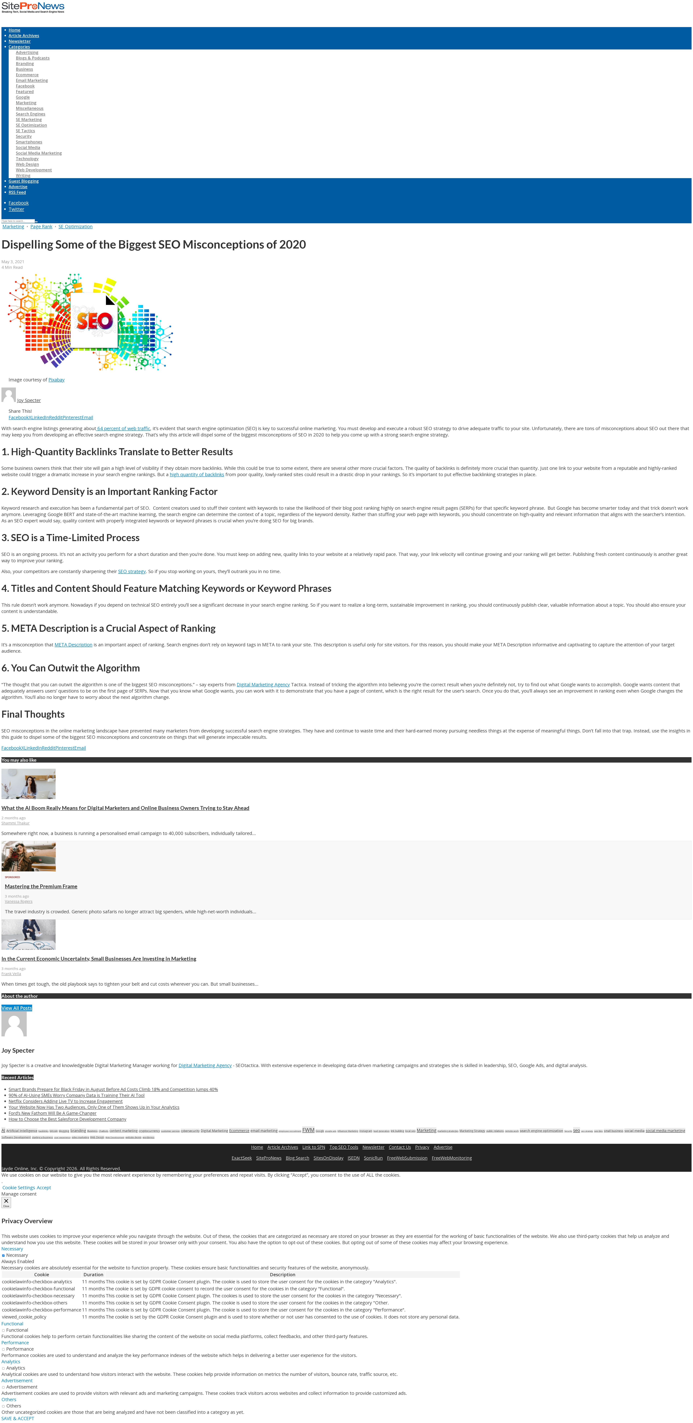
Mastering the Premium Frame (41, 886)
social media (634, 1130)
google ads (330, 1131)
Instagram (365, 1131)
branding (78, 1130)
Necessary (17, 1255)
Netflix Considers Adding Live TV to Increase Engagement (66, 1101)
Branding (25, 63)
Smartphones (29, 142)
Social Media (28, 147)
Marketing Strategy (472, 1131)
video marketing (80, 1137)
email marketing (264, 1130)
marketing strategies (447, 1131)
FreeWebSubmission (407, 1158)
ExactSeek (242, 1158)
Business (24, 69)
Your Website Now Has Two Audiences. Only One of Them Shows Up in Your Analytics (94, 1107)
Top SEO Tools (344, 1147)
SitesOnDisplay (328, 1158)
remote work (512, 1131)
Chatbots (103, 1131)
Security (24, 136)
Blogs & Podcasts (33, 58)
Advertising (27, 52)
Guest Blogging (24, 181)
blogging (64, 1131)
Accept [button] (44, 1187)
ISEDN (354, 1158)
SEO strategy (132, 571)
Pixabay (57, 380)
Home (14, 30)
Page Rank (41, 226)
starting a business (42, 1137)
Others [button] (8, 1399)
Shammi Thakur (15, 822)
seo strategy (587, 1131)
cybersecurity (190, 1131)
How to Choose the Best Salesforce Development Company (67, 1119)
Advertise (18, 186)
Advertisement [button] (17, 1380)
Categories (19, 46)
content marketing (124, 1130)
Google (23, 97)
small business (613, 1131)
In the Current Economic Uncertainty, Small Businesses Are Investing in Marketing (98, 959)
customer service (170, 1131)
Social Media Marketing (39, 153)
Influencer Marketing (347, 1131)
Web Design (27, 164)
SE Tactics (25, 130)
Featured (25, 91)
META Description (73, 644)
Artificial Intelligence (21, 1130)
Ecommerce (27, 74)
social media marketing (665, 1130)
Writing (23, 175)
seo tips (598, 1131)
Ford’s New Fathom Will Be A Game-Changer (53, 1113)
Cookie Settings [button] (18, 1187)
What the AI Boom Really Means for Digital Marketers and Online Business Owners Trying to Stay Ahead (125, 808)
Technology (27, 158)
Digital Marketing (214, 1130)
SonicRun (373, 1158)
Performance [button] (15, 1342)
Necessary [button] (12, 1249)
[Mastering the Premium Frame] (29, 870)
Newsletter (20, 41)
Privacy (422, 1147)
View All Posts (17, 1008)
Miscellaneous (29, 108)
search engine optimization (541, 1130)
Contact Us (400, 1147)
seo (576, 1130)
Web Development (34, 170)
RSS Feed (17, 192)
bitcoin (54, 1131)
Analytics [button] (10, 1361)
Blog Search (297, 1158)
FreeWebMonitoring (452, 1158)
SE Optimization (31, 125)
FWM (308, 1129)
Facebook (25, 86)
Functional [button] (12, 1323)
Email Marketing (32, 80)
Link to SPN (313, 1147)
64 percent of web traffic (123, 428)
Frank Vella (11, 973)
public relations (495, 1131)
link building (397, 1131)
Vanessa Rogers (18, 901)
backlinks (43, 1131)
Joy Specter (29, 400)
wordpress (148, 1137)
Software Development (16, 1137)
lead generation (381, 1131)
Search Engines (30, 114)
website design (133, 1137)
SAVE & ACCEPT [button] (17, 1418)
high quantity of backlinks (197, 474)
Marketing (26, 102)
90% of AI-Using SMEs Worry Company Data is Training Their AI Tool (77, 1095)
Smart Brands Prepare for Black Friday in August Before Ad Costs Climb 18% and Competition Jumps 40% (113, 1089)
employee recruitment (290, 1131)
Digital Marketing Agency (263, 684)
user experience (62, 1137)
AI (3, 1130)
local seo (410, 1131)
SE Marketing (29, 119)
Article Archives (24, 35)
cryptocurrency (149, 1131)
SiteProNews (269, 1158)
